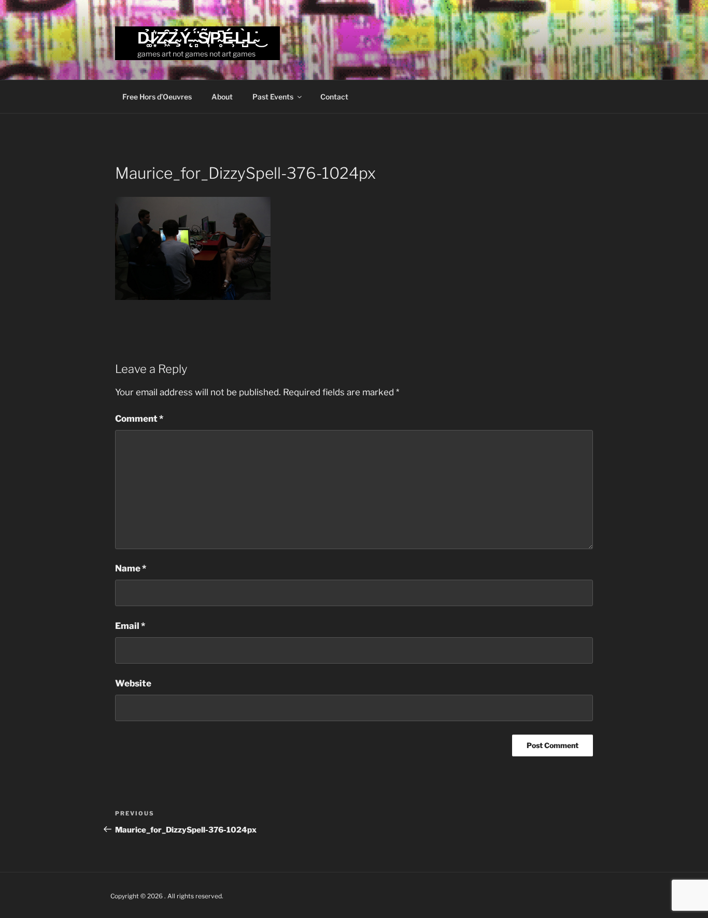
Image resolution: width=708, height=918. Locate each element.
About (222, 96)
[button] (193, 248)
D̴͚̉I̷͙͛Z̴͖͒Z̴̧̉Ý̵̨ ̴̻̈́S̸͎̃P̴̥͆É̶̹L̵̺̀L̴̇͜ (197, 37)
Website (133, 683)
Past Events (272, 96)
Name (130, 568)
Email (130, 626)
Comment (139, 418)
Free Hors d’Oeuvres (157, 96)
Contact (334, 96)
